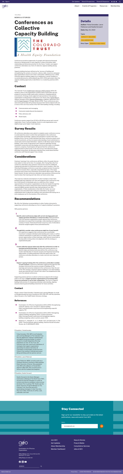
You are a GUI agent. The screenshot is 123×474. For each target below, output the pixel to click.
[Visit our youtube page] (116, 1)
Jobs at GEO (78, 449)
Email (63, 422)
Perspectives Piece (97, 43)
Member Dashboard (58, 449)
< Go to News (18, 14)
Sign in (7, 1)
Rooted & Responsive (103, 1)
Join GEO (54, 440)
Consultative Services (82, 446)
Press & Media (79, 443)
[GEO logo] (5, 5)
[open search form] (120, 1)
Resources (103, 6)
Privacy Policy (74, 471)
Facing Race (54, 97)
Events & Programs (89, 6)
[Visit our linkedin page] (114, 1)
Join (3, 1)
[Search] (41, 466)
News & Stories (79, 440)
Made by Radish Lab (6, 471)
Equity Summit (23, 101)
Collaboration (87, 40)
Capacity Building (88, 37)
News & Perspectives (88, 1)
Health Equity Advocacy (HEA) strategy (38, 91)
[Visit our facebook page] (111, 1)
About (77, 6)
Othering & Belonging (35, 99)
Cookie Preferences (85, 471)
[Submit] (101, 426)
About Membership (58, 446)
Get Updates (76, 1)
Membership (115, 6)
